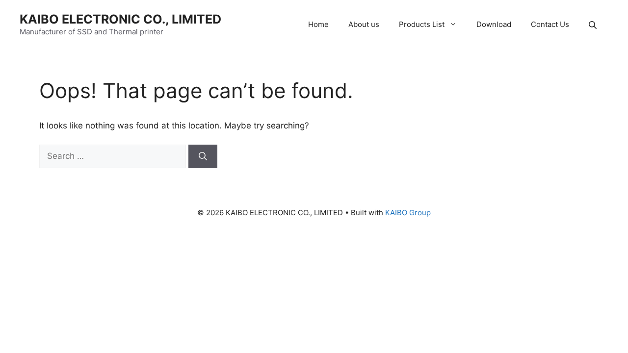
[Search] (202, 156)
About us (363, 24)
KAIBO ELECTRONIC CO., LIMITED (120, 19)
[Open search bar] (594, 25)
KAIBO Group (408, 212)
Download (493, 24)
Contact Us (550, 24)
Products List (422, 24)
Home (318, 24)
